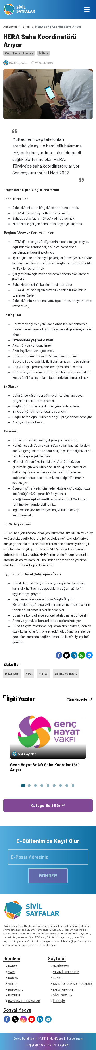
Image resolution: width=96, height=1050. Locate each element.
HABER (12, 966)
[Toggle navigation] (86, 9)
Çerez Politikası (24, 1038)
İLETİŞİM (59, 1001)
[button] (23, 785)
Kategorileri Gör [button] (46, 805)
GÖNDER (48, 875)
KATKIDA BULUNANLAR (24, 1001)
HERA (29, 673)
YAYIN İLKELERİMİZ (66, 972)
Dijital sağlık (12, 673)
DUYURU (14, 995)
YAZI (11, 972)
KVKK (42, 1038)
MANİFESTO (61, 966)
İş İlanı (26, 26)
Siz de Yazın (75, 1038)
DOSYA (13, 978)
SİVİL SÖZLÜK (62, 995)
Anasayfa (10, 26)
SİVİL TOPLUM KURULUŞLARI (72, 983)
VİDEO (12, 983)
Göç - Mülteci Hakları (19, 53)
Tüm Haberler (78, 699)
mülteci (43, 673)
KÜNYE (58, 978)
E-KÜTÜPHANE (63, 989)
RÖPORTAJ (15, 989)
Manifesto (56, 1038)
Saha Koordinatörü (66, 673)
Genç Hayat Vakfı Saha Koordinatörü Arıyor (45, 767)
